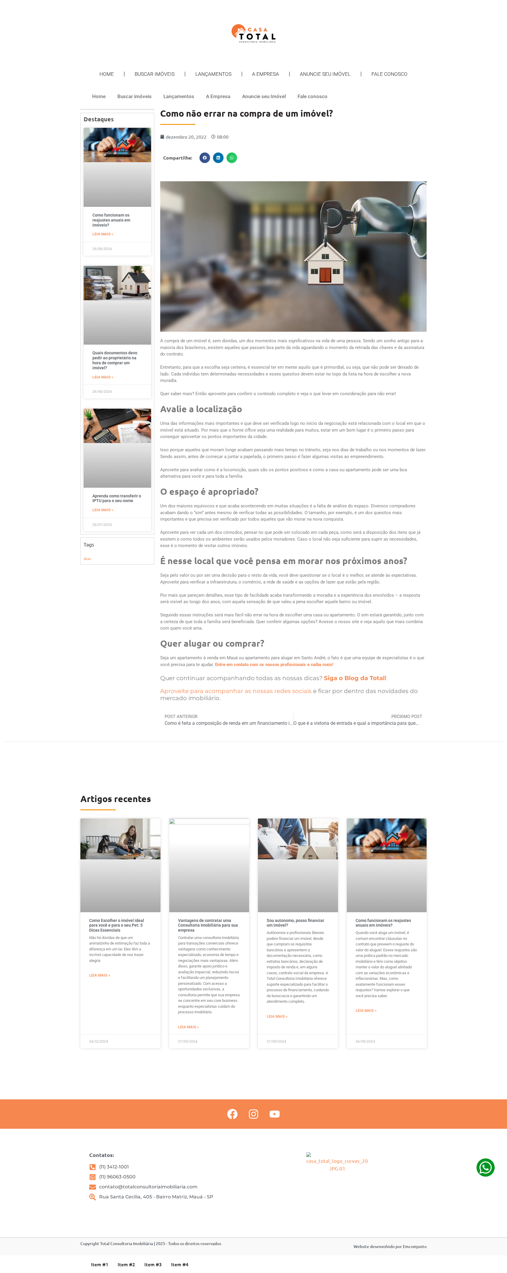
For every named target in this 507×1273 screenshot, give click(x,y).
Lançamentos (213, 74)
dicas (87, 558)
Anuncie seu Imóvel (325, 74)
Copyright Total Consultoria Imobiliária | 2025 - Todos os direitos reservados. (151, 1243)
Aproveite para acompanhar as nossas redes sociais (236, 691)
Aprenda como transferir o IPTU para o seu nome (116, 498)
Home (106, 74)
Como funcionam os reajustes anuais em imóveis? (111, 220)
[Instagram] (253, 1114)
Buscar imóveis (155, 74)
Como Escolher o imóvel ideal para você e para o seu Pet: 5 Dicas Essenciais (116, 925)
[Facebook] (232, 1114)
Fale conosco (389, 74)
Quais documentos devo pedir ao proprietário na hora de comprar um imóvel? (114, 360)
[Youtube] (274, 1114)
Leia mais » (102, 234)
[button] (205, 157)
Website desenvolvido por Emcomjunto (390, 1246)
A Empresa (265, 74)
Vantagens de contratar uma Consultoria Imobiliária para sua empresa (208, 925)
